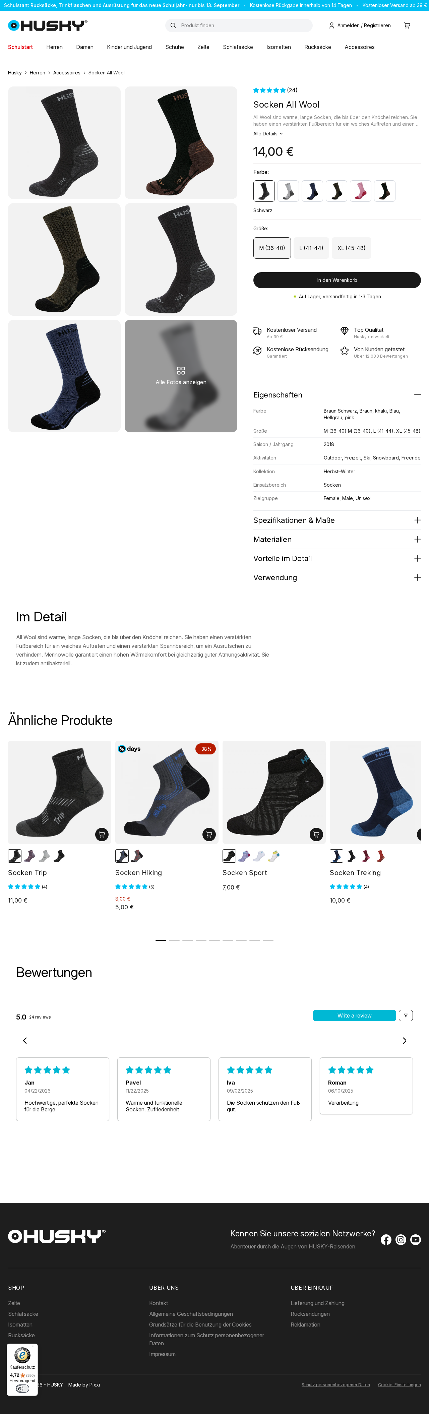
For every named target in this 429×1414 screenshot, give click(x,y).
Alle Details (265, 133)
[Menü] (34, 1348)
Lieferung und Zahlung (318, 1303)
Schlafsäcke (238, 47)
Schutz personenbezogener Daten (336, 1384)
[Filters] (406, 1015)
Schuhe (174, 47)
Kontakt (158, 1303)
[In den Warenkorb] (102, 834)
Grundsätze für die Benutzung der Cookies (200, 1324)
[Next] (402, 1041)
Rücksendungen (310, 1313)
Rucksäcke (317, 47)
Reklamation (305, 1324)
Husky (15, 72)
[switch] (22, 1389)
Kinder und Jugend (129, 47)
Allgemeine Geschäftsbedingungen (191, 1313)
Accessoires (360, 47)
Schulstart (20, 47)
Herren (54, 47)
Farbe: (261, 172)
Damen (85, 47)
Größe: (260, 228)
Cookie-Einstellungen (399, 1384)
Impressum (162, 1354)
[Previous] (27, 1041)
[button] (270, 90)
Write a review (355, 1015)
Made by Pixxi (84, 1384)
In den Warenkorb (337, 280)
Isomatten (278, 47)
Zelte (203, 47)
